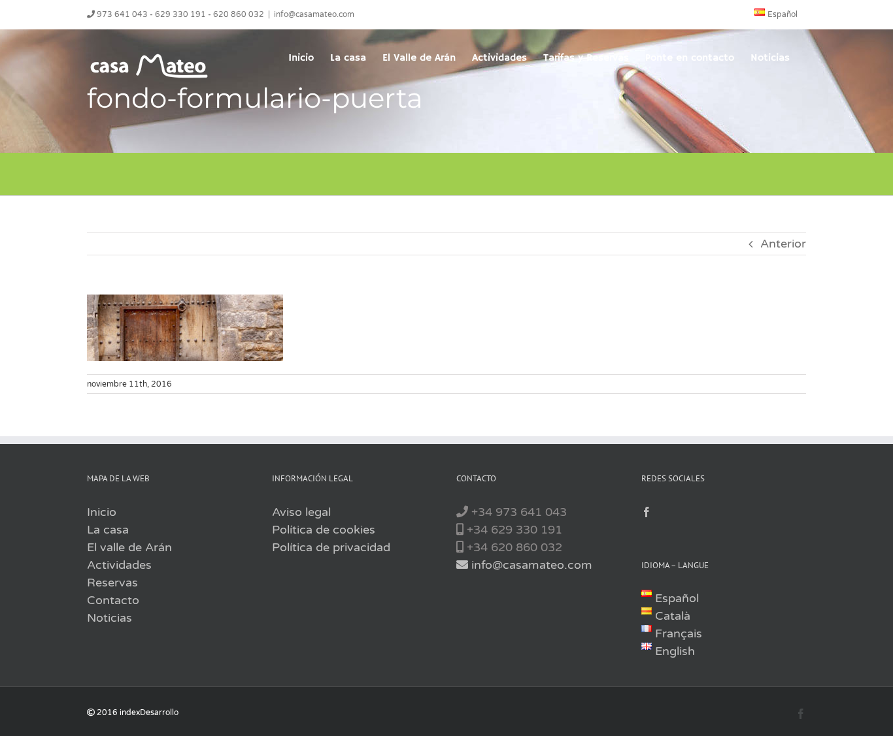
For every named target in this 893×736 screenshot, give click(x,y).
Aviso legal (301, 512)
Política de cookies (323, 529)
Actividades (119, 565)
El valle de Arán (129, 547)
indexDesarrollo (149, 712)
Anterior (783, 243)
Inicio (101, 512)
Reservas (112, 582)
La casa (108, 529)
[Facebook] (646, 512)
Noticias (109, 618)
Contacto (113, 600)
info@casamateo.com (314, 14)
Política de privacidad (331, 547)
